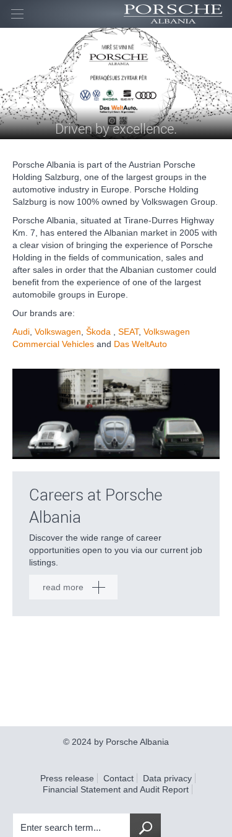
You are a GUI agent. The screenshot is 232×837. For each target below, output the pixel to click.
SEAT (128, 332)
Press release (67, 778)
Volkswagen (58, 332)
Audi (21, 332)
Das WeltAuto (140, 344)
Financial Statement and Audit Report (116, 789)
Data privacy (167, 778)
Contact (118, 778)
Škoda (98, 332)
